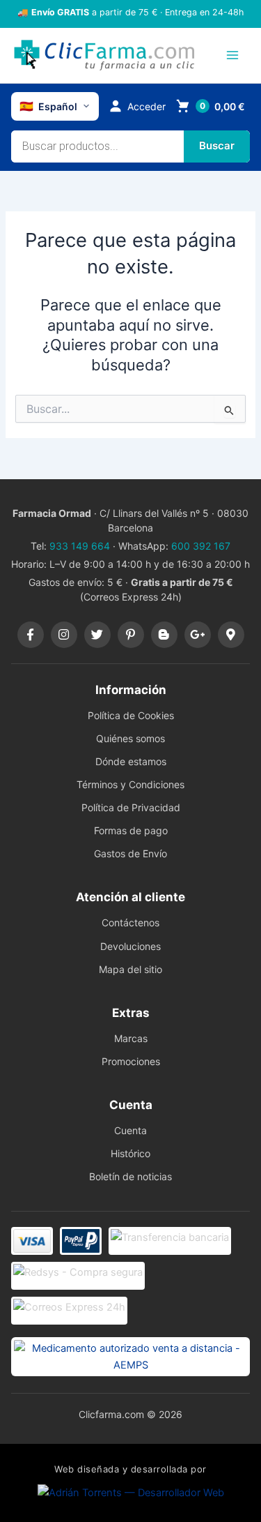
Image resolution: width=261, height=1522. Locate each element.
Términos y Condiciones (130, 784)
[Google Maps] (231, 634)
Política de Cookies (131, 715)
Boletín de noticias (130, 1176)
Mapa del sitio (130, 969)
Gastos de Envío (130, 853)
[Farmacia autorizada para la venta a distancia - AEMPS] (130, 1356)
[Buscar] (217, 146)
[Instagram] (64, 634)
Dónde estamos (130, 761)
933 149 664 (79, 546)
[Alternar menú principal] (232, 55)
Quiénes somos (130, 738)
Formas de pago (131, 830)
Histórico (130, 1153)
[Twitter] (97, 634)
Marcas (131, 1038)
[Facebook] (30, 634)
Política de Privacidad (130, 807)
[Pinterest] (131, 634)
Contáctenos (130, 922)
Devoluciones (130, 946)
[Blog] (164, 634)
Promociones (131, 1061)
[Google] (197, 634)
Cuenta (130, 1130)
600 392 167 (200, 546)
